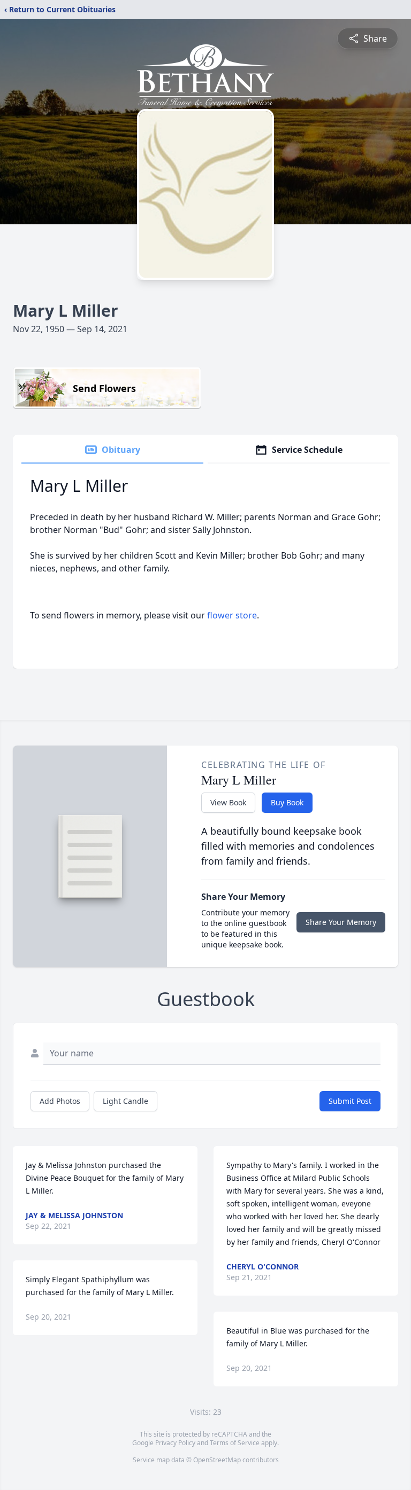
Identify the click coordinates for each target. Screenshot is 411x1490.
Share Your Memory (341, 922)
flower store (232, 615)
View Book (228, 802)
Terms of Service (235, 1442)
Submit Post (350, 1101)
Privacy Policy (175, 1442)
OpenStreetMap (217, 1459)
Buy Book (287, 802)
